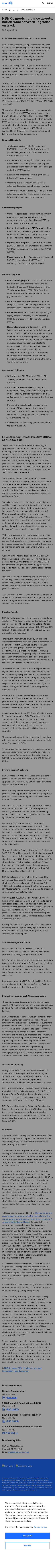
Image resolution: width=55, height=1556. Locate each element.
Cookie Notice (40, 1527)
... (13, 10)
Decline (27, 1545)
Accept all (27, 1536)
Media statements (28, 10)
